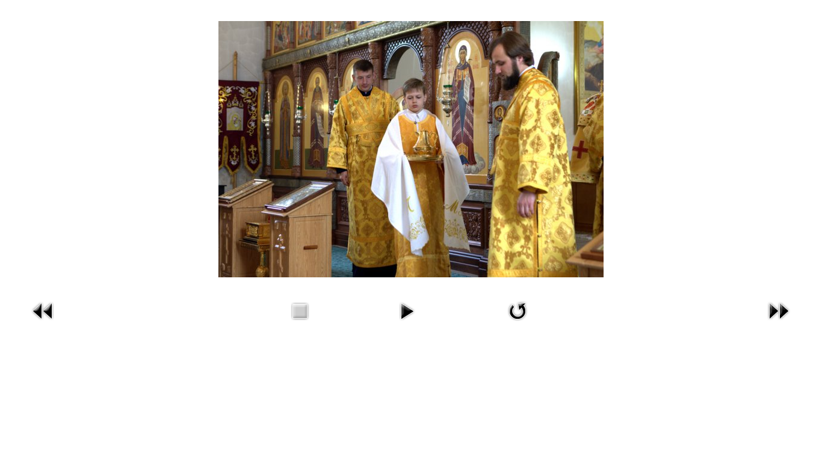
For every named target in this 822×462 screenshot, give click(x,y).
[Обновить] (517, 322)
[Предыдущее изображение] (43, 322)
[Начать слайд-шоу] (406, 322)
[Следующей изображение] (778, 322)
